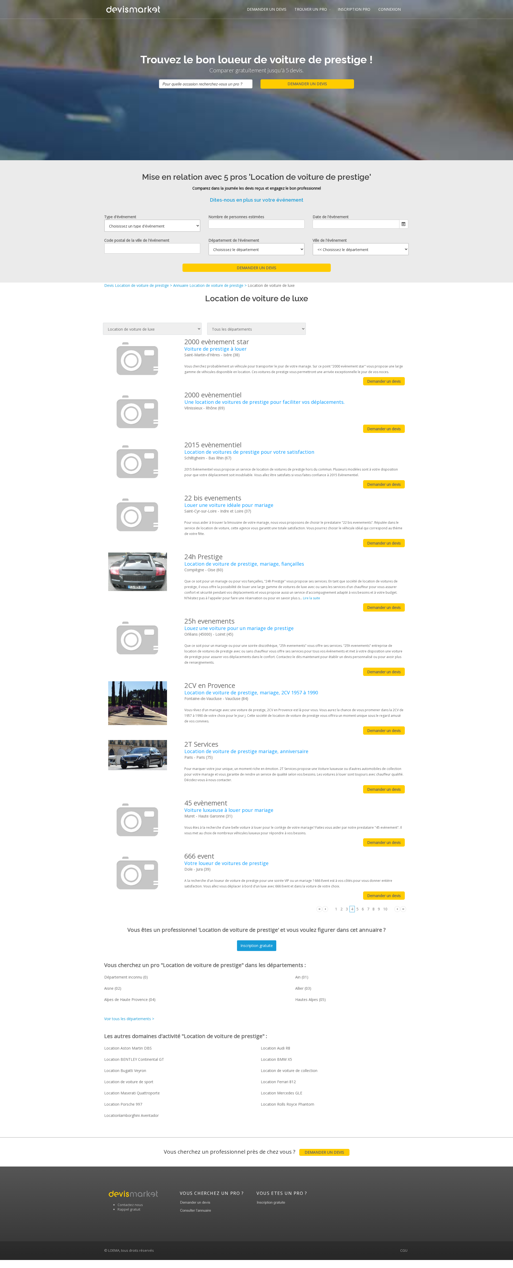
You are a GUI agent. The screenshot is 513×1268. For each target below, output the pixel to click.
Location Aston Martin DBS (128, 1048)
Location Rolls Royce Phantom (287, 1104)
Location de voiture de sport (128, 1081)
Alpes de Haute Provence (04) (130, 999)
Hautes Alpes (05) (310, 999)
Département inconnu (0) (126, 977)
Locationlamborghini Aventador (131, 1115)
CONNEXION (389, 9)
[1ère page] (319, 908)
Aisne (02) (112, 988)
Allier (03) (303, 988)
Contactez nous (130, 1204)
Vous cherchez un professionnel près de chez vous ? (254, 1151)
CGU (403, 1250)
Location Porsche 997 (123, 1104)
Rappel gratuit (129, 1209)
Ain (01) (301, 977)
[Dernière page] (403, 908)
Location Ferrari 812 (278, 1081)
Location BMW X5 (276, 1059)
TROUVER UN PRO (310, 9)
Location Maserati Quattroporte (132, 1092)
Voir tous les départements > (129, 1018)
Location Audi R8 (275, 1048)
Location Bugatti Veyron (125, 1070)
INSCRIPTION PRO (354, 9)
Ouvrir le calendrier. (403, 224)
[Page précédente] (325, 908)
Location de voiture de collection (289, 1070)
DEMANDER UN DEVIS (266, 9)
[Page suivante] (397, 908)
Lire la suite (311, 598)
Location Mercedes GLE (281, 1092)
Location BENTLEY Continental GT (134, 1059)
